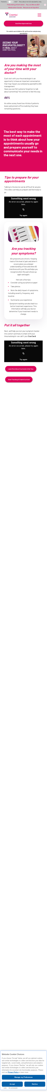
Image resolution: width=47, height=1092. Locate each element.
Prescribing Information (16, 5)
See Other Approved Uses (23, 23)
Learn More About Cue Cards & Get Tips (21, 369)
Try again (23, 215)
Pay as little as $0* (33, 5)
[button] (39, 15)
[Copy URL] (23, 210)
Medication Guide (15, 7)
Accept (12, 1084)
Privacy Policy (13, 1072)
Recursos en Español (31, 7)
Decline (35, 1084)
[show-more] (45, 5)
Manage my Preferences (23, 1077)
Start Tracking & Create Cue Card (19, 379)
